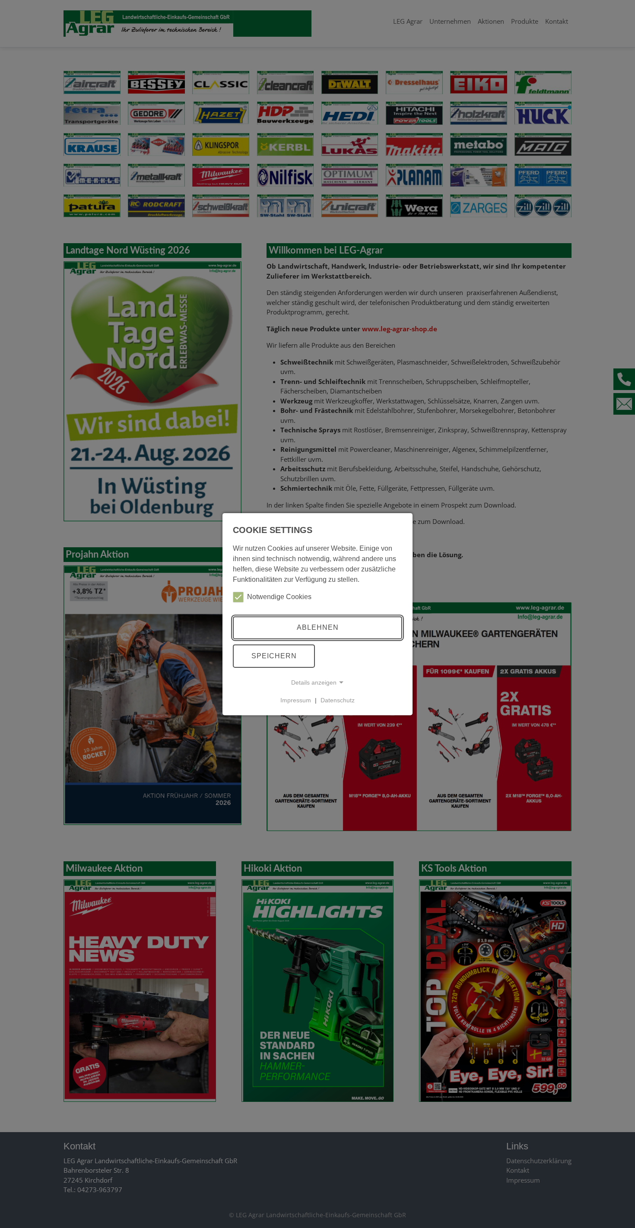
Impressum (295, 700)
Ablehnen (318, 627)
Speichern (274, 656)
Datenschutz (338, 700)
